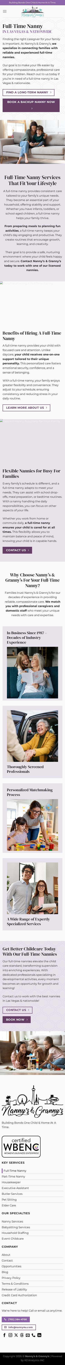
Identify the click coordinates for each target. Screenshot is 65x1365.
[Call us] (33, 1335)
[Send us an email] (28, 1335)
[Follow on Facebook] (4, 1335)
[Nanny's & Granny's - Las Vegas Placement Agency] (32, 11)
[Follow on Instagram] (10, 1335)
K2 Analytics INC (34, 1360)
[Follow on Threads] (22, 1335)
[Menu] (5, 11)
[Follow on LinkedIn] (39, 1335)
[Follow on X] (16, 1335)
